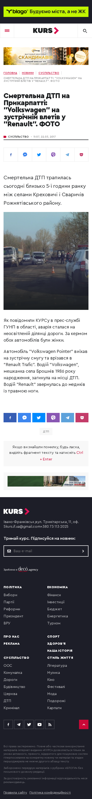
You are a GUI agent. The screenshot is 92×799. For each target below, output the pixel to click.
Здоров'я (56, 643)
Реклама (12, 643)
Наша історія (59, 650)
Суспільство (18, 136)
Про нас (11, 636)
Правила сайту (15, 792)
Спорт (53, 636)
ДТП (46, 431)
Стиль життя (60, 657)
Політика (13, 587)
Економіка (57, 587)
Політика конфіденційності (50, 792)
